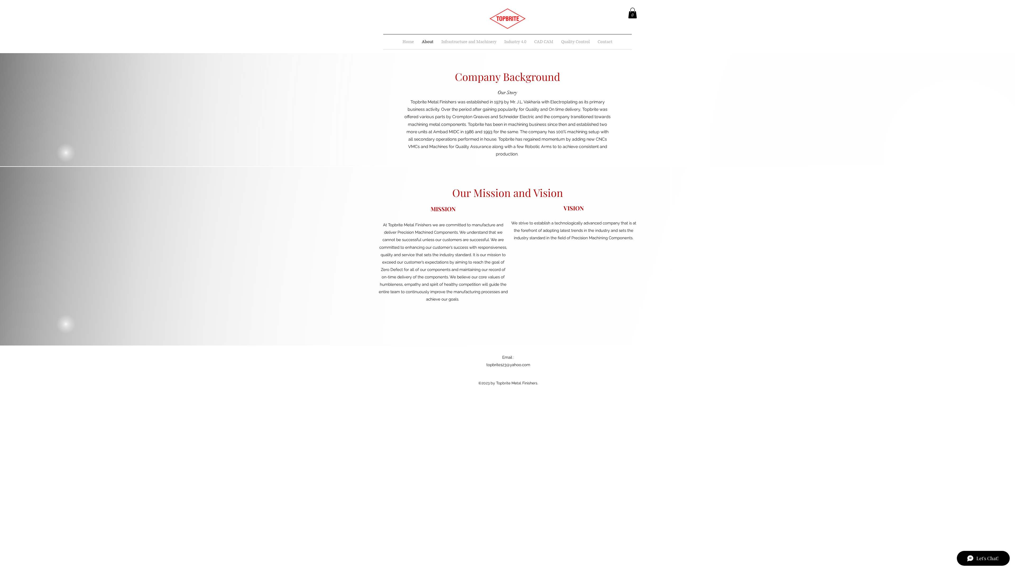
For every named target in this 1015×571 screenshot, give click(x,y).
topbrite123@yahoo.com (508, 364)
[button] (632, 13)
